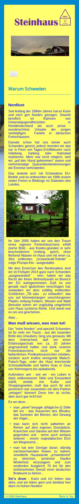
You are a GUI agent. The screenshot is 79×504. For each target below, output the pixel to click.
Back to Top (67, 496)
